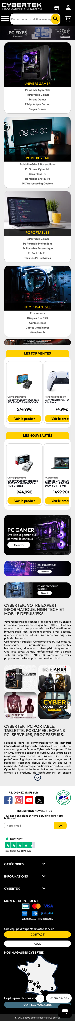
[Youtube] (29, 800)
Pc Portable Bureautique (37, 248)
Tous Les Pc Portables (37, 258)
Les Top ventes (37, 353)
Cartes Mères (37, 322)
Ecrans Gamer (37, 99)
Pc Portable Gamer (37, 94)
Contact (38, 934)
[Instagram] (19, 800)
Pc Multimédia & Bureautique (37, 164)
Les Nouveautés (37, 435)
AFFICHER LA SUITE (37, 777)
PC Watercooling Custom (37, 183)
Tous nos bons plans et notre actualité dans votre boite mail (34, 817)
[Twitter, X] (39, 800)
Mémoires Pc (37, 332)
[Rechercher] (55, 19)
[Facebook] (8, 800)
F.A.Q (37, 944)
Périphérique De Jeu (37, 104)
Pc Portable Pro (37, 253)
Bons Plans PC (37, 174)
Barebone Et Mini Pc (37, 178)
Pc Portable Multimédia (37, 243)
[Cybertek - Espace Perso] (68, 7)
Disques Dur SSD (37, 318)
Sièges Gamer (37, 109)
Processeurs (37, 313)
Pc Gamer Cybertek (37, 89)
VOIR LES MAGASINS (37, 1005)
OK (60, 825)
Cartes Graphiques (37, 327)
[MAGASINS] (57, 8)
